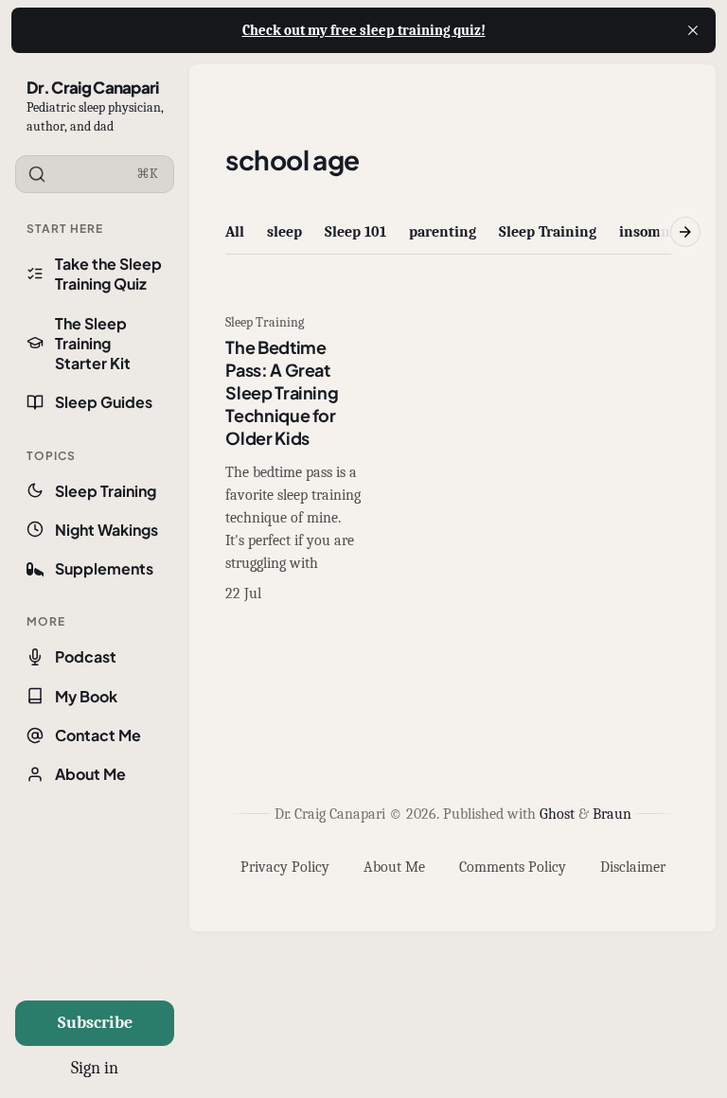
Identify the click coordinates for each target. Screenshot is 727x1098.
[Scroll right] (685, 232)
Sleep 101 (355, 231)
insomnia (651, 231)
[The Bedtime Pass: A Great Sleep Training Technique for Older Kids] (293, 460)
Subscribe (95, 1023)
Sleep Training (105, 491)
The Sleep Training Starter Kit (93, 343)
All (234, 231)
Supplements (104, 568)
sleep (284, 231)
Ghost (557, 814)
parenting (442, 231)
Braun (612, 814)
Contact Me (98, 735)
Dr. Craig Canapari (93, 87)
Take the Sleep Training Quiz (108, 273)
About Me (90, 774)
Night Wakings (106, 530)
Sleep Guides (103, 402)
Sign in (94, 1068)
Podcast (85, 656)
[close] (693, 30)
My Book (86, 696)
